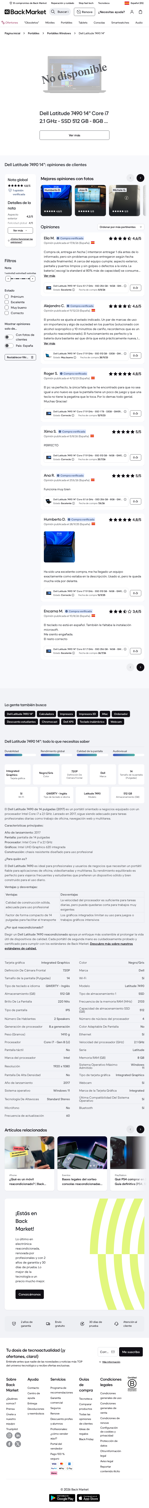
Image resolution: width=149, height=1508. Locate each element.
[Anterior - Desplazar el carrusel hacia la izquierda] (130, 178)
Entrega (32, 1403)
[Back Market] (25, 12)
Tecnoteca (85, 1398)
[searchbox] (63, 12)
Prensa (10, 1409)
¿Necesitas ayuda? (111, 12)
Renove (55, 1413)
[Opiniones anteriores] (130, 667)
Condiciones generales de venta (108, 1408)
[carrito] (140, 12)
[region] (92, 201)
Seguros (55, 1408)
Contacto (33, 1388)
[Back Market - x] (18, 1444)
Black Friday (86, 1439)
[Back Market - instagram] (9, 1435)
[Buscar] (53, 12)
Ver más (49, 276)
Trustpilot (12, 1429)
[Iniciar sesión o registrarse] (132, 12)
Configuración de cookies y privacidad (109, 1431)
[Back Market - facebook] (9, 1444)
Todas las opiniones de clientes (86, 1419)
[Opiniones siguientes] (140, 667)
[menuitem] (50, 22)
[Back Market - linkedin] (18, 1435)
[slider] (8, 278)
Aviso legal (106, 1461)
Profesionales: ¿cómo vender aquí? (59, 1433)
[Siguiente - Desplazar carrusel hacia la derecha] (140, 178)
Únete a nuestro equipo (11, 1419)
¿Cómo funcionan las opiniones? (21, 240)
